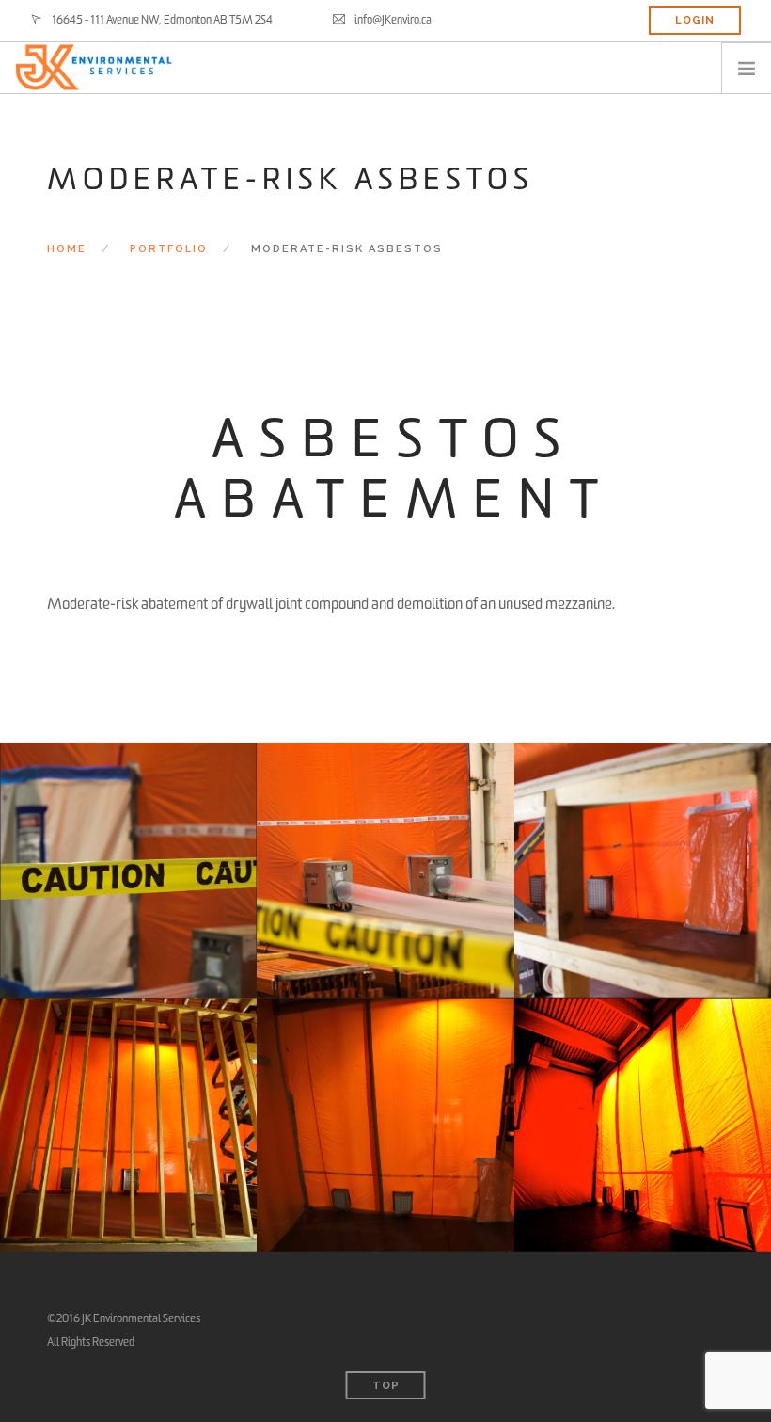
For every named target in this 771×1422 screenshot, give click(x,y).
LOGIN (695, 20)
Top (386, 1386)
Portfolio (169, 249)
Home (67, 249)
